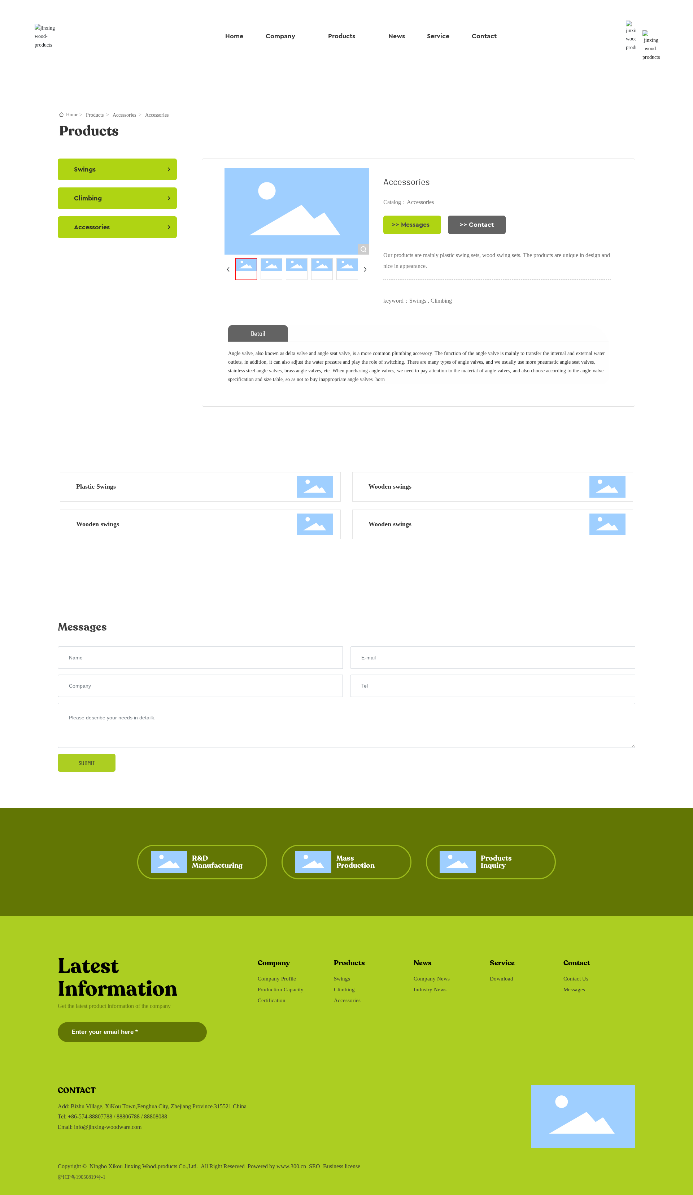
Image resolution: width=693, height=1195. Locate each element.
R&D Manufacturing (217, 861)
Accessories (124, 115)
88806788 (128, 1116)
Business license (341, 1166)
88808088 (155, 1116)
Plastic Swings (96, 486)
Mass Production (355, 861)
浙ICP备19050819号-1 (81, 1177)
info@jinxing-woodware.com (107, 1127)
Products (95, 115)
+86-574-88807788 (90, 1116)
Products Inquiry (496, 861)
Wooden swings (390, 486)
